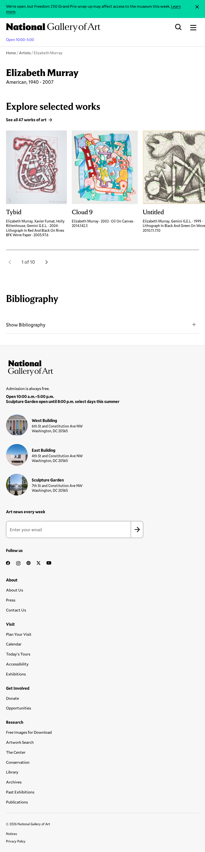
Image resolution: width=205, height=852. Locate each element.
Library (12, 771)
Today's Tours (18, 653)
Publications (17, 801)
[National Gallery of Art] (102, 367)
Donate (12, 698)
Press (10, 599)
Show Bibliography (26, 325)
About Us (14, 589)
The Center (16, 752)
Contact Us (16, 609)
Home (11, 52)
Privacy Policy (16, 841)
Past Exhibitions (20, 791)
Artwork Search (20, 742)
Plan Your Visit (19, 634)
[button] (10, 262)
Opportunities (18, 707)
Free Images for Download (29, 732)
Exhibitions (16, 673)
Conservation (18, 762)
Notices (11, 834)
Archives (14, 781)
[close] (197, 7)
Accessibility (17, 663)
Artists (25, 52)
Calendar (14, 643)
